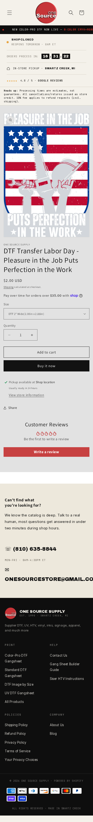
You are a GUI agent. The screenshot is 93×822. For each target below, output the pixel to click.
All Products (14, 702)
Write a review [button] (46, 451)
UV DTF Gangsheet (19, 693)
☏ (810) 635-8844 (30, 549)
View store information (26, 395)
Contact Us (58, 655)
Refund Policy (15, 733)
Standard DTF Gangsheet (16, 672)
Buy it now (46, 366)
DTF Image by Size (19, 684)
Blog (53, 733)
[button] (9, 12)
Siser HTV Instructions (67, 679)
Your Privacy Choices (21, 760)
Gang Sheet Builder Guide (65, 667)
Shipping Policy (16, 725)
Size (6, 304)
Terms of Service (18, 751)
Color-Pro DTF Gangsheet (16, 658)
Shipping (9, 287)
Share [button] (12, 407)
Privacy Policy (15, 742)
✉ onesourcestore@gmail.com (46, 574)
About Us (57, 725)
